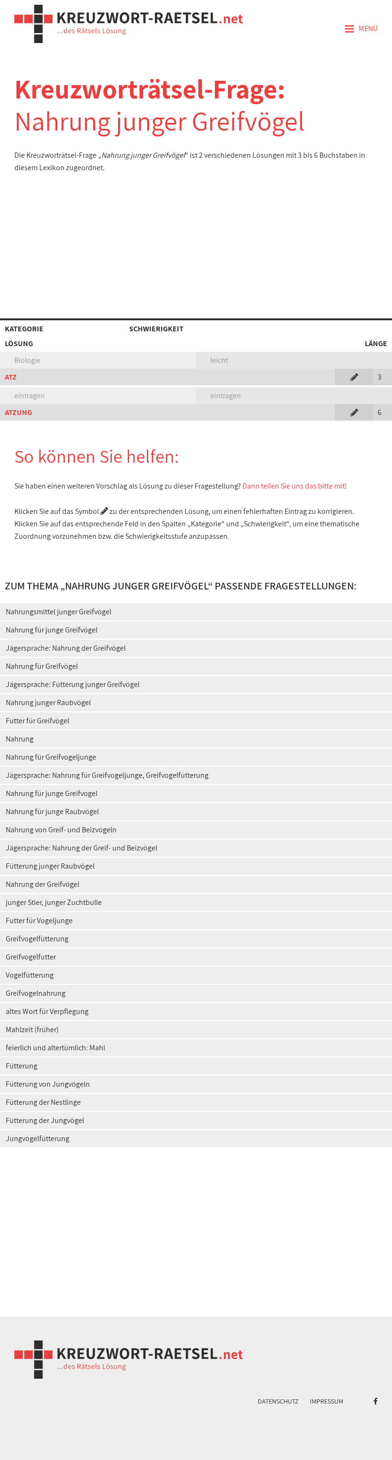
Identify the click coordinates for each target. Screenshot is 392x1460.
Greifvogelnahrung (35, 993)
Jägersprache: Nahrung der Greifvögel (66, 648)
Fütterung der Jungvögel (45, 1120)
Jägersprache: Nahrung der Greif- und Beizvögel (81, 848)
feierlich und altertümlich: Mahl (55, 1048)
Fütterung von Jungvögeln (48, 1084)
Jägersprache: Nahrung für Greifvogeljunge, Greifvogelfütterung (107, 775)
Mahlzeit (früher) (32, 1029)
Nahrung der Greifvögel (42, 884)
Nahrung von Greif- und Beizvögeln (61, 830)
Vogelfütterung (30, 975)
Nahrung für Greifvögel (42, 666)
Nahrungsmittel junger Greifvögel (58, 612)
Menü (361, 29)
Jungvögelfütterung (37, 1138)
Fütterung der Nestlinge (43, 1102)
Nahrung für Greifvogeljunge (51, 757)
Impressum (326, 1401)
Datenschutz (278, 1401)
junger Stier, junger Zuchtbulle (54, 902)
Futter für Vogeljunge (39, 920)
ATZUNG (18, 412)
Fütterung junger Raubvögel (50, 866)
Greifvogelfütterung (37, 939)
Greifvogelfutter (31, 957)
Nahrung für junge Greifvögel (52, 630)
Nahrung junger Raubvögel (48, 702)
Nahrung (19, 739)
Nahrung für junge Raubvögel (52, 811)
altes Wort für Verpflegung (47, 1011)
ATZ (11, 377)
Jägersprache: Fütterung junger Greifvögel (73, 684)
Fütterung (21, 1066)
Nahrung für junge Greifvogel (52, 793)
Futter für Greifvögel (37, 721)
